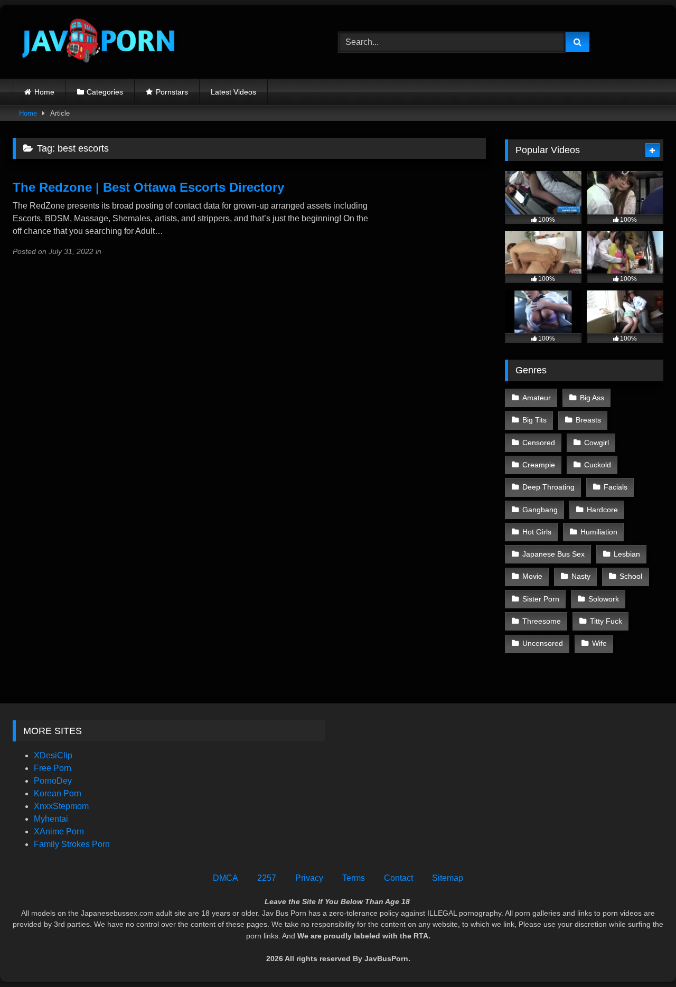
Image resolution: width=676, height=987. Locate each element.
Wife (599, 643)
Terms (353, 877)
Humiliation (598, 532)
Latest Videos (233, 92)
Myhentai (51, 818)
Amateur (536, 397)
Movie (532, 576)
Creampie (538, 464)
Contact (398, 877)
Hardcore (602, 509)
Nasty (580, 576)
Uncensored (542, 643)
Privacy (309, 877)
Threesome (541, 621)
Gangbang (540, 509)
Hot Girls (536, 532)
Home (44, 92)
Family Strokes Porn (72, 844)
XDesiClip (53, 755)
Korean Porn (57, 793)
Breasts (588, 420)
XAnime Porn (59, 831)
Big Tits (534, 420)
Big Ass (592, 397)
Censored (538, 442)
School (630, 576)
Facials (615, 487)
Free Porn (52, 768)
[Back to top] (643, 955)
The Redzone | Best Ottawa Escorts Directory (148, 187)
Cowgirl (596, 442)
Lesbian (627, 554)
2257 (266, 877)
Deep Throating (548, 487)
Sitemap (447, 877)
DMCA (225, 877)
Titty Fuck (606, 621)
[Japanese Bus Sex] (97, 42)
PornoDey (53, 780)
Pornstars (172, 92)
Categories (105, 92)
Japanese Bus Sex (553, 554)
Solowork (603, 599)
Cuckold (597, 464)
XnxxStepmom (61, 806)
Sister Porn (540, 599)
